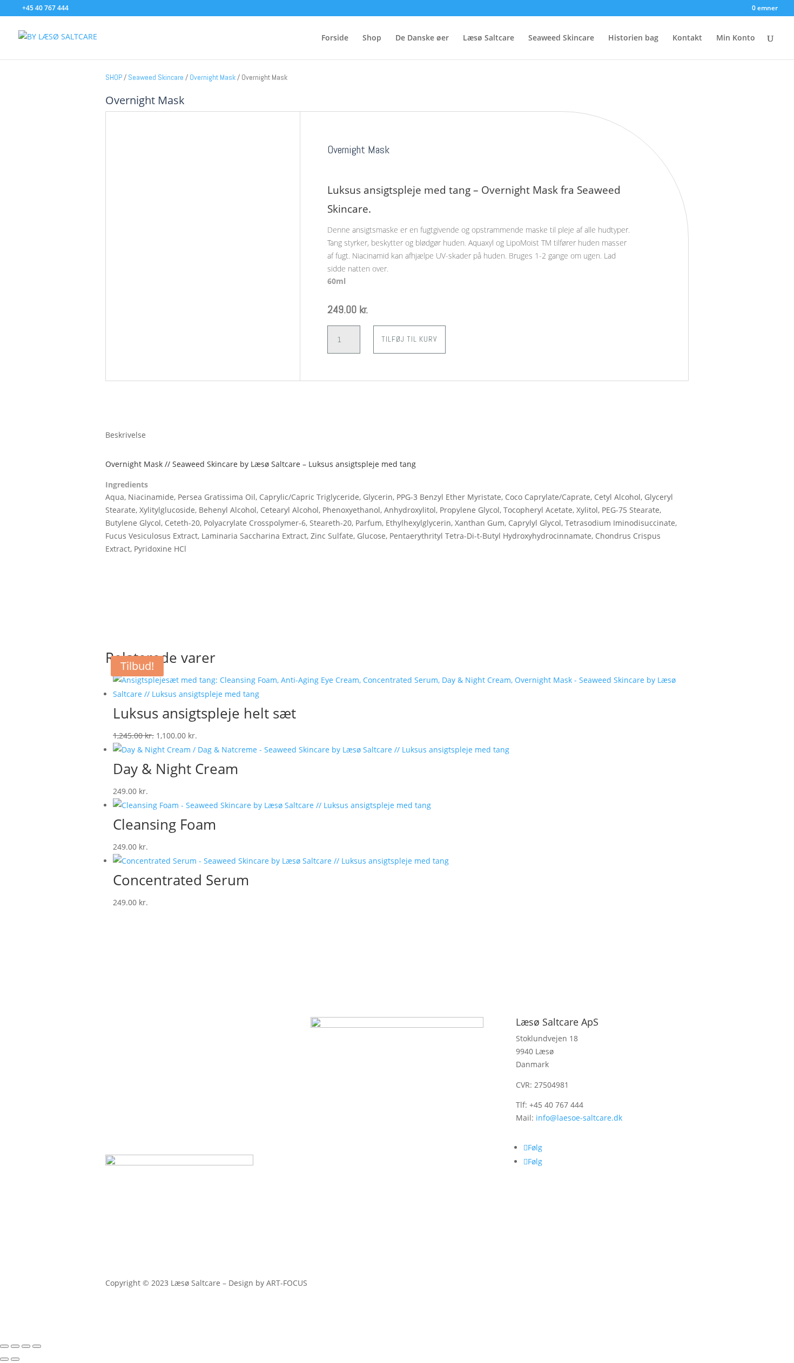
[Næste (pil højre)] (15, 1359)
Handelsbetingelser (165, 1095)
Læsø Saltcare (488, 38)
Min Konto (735, 38)
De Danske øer (422, 38)
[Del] (26, 1346)
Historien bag (633, 38)
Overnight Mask (212, 77)
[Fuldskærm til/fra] (15, 1346)
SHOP (113, 77)
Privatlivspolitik (155, 1129)
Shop (371, 38)
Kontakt (687, 38)
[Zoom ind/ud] (4, 1346)
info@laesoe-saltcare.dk (579, 1118)
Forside (334, 38)
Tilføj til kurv (409, 339)
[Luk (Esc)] (36, 1346)
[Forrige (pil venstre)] (4, 1359)
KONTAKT (141, 1026)
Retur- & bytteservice (169, 1060)
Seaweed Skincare (561, 38)
